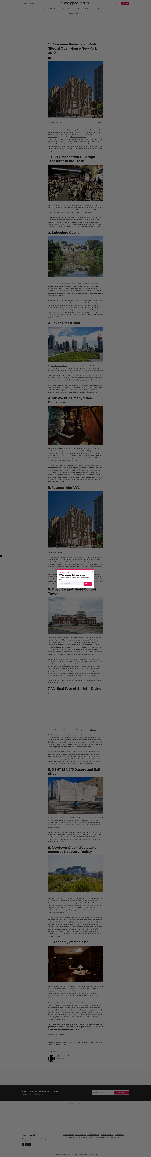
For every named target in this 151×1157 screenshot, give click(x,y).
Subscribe (87, 583)
